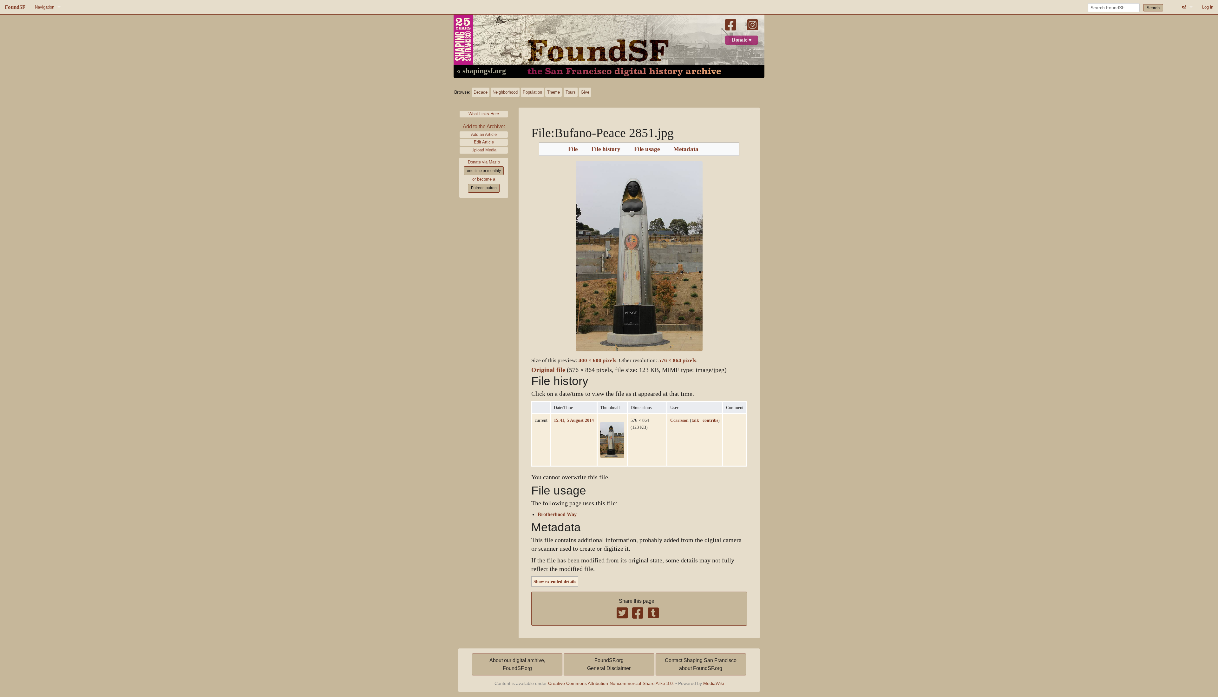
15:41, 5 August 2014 (574, 420)
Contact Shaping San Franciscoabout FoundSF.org (701, 664)
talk (695, 420)
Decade (481, 92)
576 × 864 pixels (677, 360)
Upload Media (483, 150)
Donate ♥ (742, 40)
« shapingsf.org (481, 71)
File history (605, 149)
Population (532, 92)
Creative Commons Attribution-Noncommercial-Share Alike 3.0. (611, 683)
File (573, 149)
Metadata (685, 149)
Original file (548, 370)
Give (585, 92)
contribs (710, 420)
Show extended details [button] (555, 581)
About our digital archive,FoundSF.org (517, 664)
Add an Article (484, 134)
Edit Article (484, 142)
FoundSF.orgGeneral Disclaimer (609, 664)
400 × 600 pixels (597, 360)
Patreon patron (484, 188)
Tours (571, 92)
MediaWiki (713, 683)
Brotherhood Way (557, 514)
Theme (553, 92)
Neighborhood (505, 92)
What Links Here (483, 113)
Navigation (44, 7)
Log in (1207, 7)
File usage (647, 149)
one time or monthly (484, 171)
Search (1153, 7)
